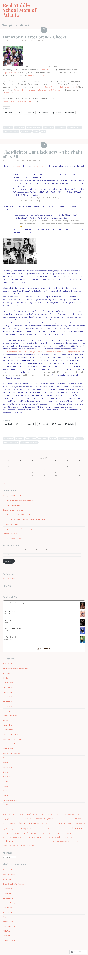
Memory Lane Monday (10, 715)
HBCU (83, 823)
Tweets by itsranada (9, 578)
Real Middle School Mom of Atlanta (19, 10)
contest (39, 819)
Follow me (8, 574)
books (63, 814)
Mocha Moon (7, 912)
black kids (8, 127)
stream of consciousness (45, 842)
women (32, 845)
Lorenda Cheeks (74, 127)
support (56, 841)
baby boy (45, 814)
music (61, 832)
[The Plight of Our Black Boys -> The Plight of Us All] (44, 145)
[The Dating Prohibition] (82, 616)
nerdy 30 (67, 833)
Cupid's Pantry (8, 893)
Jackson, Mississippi (46, 70)
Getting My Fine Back (10, 533)
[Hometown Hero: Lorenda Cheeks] (44, 30)
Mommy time (7, 725)
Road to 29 (6, 772)
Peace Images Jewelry (10, 926)
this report (17, 166)
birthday (56, 814)
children (19, 439)
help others (6, 829)
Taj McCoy (7, 613)
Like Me (7, 585)
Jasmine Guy (57, 829)
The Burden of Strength (10, 524)
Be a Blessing (7, 673)
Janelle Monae (48, 829)
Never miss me (11, 545)
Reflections (6, 762)
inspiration (48, 127)
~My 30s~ (6, 805)
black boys (8, 439)
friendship (70, 823)
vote (43, 131)
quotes (46, 837)
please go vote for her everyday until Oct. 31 (20, 101)
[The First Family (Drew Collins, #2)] (82, 625)
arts (40, 814)
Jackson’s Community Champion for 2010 (61, 87)
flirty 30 (45, 824)
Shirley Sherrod (21, 842)
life (74, 828)
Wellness (6, 795)
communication (18, 818)
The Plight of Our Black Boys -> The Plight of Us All (42, 154)
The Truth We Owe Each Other (13, 538)
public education (11, 131)
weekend (26, 845)
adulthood (16, 814)
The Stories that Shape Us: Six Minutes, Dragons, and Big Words (24, 519)
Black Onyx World (9, 874)
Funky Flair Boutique (9, 903)
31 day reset (7, 814)
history (11, 829)
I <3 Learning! (7, 706)
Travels (5, 786)
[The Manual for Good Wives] (82, 634)
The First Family (8, 620)
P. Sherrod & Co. (8, 921)
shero (35, 131)
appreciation (30, 814)
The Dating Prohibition (10, 611)
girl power (19, 127)
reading (56, 837)
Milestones (6, 720)
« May (5, 483)
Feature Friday (7, 692)
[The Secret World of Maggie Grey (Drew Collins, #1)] (82, 608)
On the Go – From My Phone (12, 739)
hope (14, 829)
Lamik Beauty (7, 907)
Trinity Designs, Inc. (9, 940)
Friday (57, 823)
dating (45, 818)
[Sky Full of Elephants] (82, 642)
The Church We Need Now (11, 505)
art (37, 814)
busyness (77, 814)
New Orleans (75, 833)
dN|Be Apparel (8, 898)
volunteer (16, 845)
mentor (79, 439)
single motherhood (32, 842)
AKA (21, 814)
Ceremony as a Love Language (13, 510)
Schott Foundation (41, 166)
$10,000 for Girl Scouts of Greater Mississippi (20, 93)
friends (62, 823)
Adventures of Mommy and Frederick (15, 668)
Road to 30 (6, 777)
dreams (51, 819)
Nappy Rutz (7, 917)
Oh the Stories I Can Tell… (11, 734)
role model (26, 131)
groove (78, 824)
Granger (7, 605)
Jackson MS (60, 127)
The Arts (6, 781)
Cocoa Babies (7, 889)
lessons (69, 829)
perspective (14, 837)
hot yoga (18, 829)
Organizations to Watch (11, 744)
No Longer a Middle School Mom (14, 496)
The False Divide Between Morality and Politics (18, 501)
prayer (41, 837)
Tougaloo (71, 841)
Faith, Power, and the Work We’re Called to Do (18, 515)
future (53, 439)
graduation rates (66, 439)
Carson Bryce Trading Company (13, 884)
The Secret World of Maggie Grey (13, 603)
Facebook (11, 823)
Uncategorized (7, 791)
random (51, 837)
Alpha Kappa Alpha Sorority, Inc (40, 75)
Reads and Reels (66, 837)
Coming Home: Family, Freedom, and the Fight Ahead (20, 529)
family (23, 823)
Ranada (23, 41)
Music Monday (8, 730)
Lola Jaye (7, 630)
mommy (37, 833)
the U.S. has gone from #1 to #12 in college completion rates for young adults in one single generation (41, 352)
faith (17, 824)
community (31, 439)
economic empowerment (61, 819)
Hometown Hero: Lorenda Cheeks (35, 36)
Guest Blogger (7, 701)
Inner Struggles (8, 711)
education (42, 439)
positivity (33, 836)
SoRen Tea (6, 936)
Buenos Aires (70, 814)
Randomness (7, 758)
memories (8, 832)
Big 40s (5, 678)
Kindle (64, 829)
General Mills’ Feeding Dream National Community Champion (37, 90)
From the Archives (9, 697)
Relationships (7, 767)
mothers (55, 833)
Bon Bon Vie (7, 879)
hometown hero (34, 127)
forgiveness (51, 824)
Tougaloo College (9, 72)
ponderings (24, 837)
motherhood (46, 833)
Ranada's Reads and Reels (11, 753)
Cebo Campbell (9, 639)
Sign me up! (8, 561)
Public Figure (7, 931)
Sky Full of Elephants (10, 637)
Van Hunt (10, 845)
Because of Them (8, 870)
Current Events (8, 683)
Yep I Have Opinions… (10, 800)
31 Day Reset (7, 664)
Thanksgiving (64, 842)
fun (75, 823)
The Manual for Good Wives (12, 628)
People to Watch (8, 748)
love (79, 828)
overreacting (6, 837)
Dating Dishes (7, 687)
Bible (50, 814)
